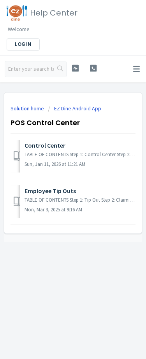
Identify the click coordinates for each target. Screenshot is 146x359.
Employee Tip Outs (50, 191)
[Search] (60, 69)
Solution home (28, 108)
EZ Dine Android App (77, 108)
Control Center (45, 145)
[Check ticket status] (75, 68)
